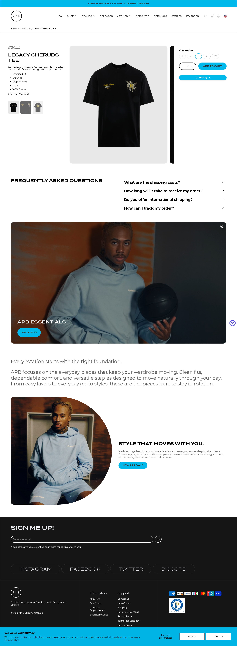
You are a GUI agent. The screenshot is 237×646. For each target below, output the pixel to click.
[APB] (16, 16)
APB (21, 613)
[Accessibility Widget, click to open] (232, 323)
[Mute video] (221, 226)
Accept (192, 636)
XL (207, 56)
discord (174, 569)
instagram (35, 569)
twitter (131, 569)
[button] (205, 16)
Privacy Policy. (11, 640)
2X (215, 56)
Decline (219, 636)
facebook (85, 569)
